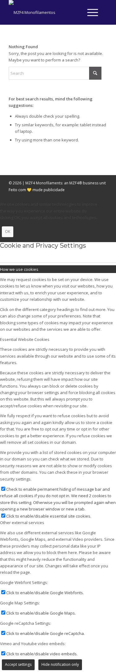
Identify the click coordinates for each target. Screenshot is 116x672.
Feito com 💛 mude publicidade (37, 189)
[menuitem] (89, 12)
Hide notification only (60, 664)
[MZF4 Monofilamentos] (48, 12)
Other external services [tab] (22, 522)
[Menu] (89, 12)
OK (7, 231)
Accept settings (18, 664)
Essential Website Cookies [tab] (24, 339)
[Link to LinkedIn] (102, 12)
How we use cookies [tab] (19, 269)
